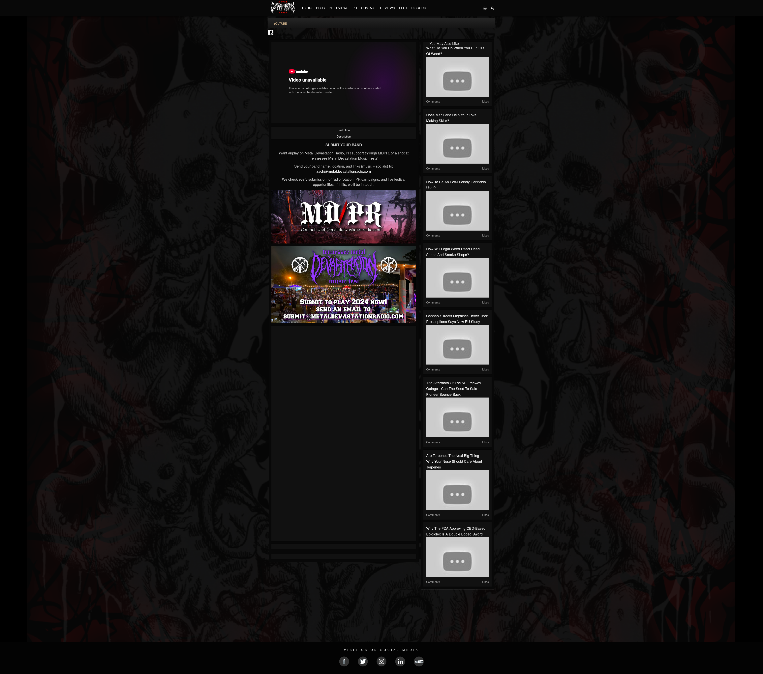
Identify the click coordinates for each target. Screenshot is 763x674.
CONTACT (368, 8)
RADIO (307, 8)
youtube (280, 23)
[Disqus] (344, 382)
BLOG (320, 8)
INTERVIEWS (339, 8)
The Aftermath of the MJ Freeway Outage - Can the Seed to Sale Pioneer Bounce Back (453, 388)
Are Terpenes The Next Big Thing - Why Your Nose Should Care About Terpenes (454, 461)
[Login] (485, 8)
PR (354, 8)
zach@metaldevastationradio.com (344, 171)
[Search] (493, 8)
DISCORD (418, 8)
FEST (403, 8)
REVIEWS (387, 8)
